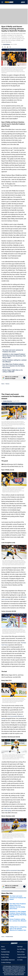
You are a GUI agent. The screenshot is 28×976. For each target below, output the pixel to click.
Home (2, 383)
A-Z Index (20, 960)
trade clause (7, 808)
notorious (20, 428)
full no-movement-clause (14, 870)
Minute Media (8, 966)
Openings (20, 946)
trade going (8, 810)
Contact (3, 949)
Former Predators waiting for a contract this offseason (14, 360)
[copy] (10, 47)
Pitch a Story (20, 952)
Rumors (7, 383)
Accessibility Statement (8, 960)
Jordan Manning (7, 401)
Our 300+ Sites (21, 949)
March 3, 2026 (5, 187)
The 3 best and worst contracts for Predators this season (12, 350)
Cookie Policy (5, 957)
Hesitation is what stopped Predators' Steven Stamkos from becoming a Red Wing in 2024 (14, 355)
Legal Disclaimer (22, 957)
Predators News (9, 936)
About (3, 946)
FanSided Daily (5, 952)
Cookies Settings (6, 962)
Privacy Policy (5, 954)
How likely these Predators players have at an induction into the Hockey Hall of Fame (13, 365)
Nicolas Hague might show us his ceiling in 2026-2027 (12, 370)
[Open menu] (2, 2)
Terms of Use (21, 954)
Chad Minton (6, 44)
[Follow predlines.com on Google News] (24, 378)
